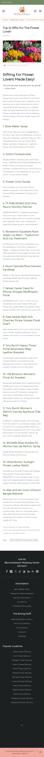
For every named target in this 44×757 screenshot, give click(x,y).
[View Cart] (40, 11)
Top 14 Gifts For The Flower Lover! (24, 540)
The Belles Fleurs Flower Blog (17, 65)
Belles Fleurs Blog (17, 20)
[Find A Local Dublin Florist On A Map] (22, 726)
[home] (5, 20)
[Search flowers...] (35, 11)
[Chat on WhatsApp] (39, 752)
